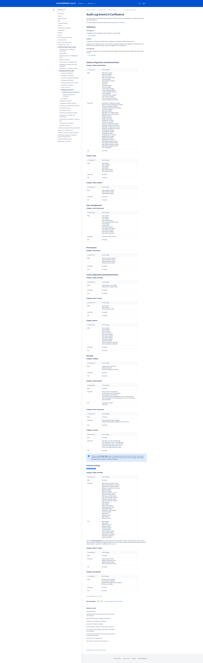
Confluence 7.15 (61, 9)
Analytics (60, 32)
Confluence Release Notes (64, 139)
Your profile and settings (64, 28)
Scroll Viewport (102, 650)
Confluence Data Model (67, 80)
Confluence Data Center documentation (68, 132)
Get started (61, 13)
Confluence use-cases (63, 44)
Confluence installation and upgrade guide (69, 128)
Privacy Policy (117, 658)
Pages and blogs (62, 18)
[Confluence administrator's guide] (118, 9)
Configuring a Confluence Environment (69, 105)
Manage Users (63, 53)
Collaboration (61, 30)
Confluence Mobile (62, 23)
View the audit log (91, 611)
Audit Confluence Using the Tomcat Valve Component (100, 626)
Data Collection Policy (65, 110)
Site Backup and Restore (67, 75)
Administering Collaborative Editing (68, 112)
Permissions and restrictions (65, 37)
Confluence (94, 650)
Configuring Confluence (65, 101)
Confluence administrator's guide (67, 47)
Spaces (60, 16)
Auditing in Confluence (67, 89)
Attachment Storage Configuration (70, 78)
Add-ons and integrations (64, 42)
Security (134, 658)
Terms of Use (126, 658)
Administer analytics (64, 125)
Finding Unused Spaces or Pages (69, 82)
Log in (144, 3)
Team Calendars (62, 40)
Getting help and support (64, 141)
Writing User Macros (64, 59)
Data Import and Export (67, 85)
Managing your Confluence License (68, 68)
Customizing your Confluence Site (68, 62)
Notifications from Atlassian (66, 123)
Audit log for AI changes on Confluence (96, 621)
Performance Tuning (64, 108)
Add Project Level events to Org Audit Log (97, 641)
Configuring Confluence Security (67, 103)
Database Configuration (67, 73)
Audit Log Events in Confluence (71, 92)
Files (59, 20)
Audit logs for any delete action (94, 638)
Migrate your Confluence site (65, 130)
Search (139, 3)
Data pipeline (64, 98)
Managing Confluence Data (66, 70)
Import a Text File (65, 87)
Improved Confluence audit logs (94, 624)
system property (112, 544)
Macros (60, 25)
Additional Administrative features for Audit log (98, 618)
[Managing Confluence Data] (121, 9)
